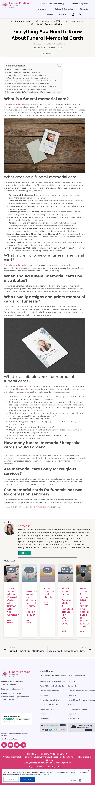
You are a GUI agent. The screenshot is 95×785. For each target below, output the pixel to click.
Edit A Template (8, 699)
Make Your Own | (8, 696)
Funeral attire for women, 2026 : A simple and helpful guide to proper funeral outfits (85, 607)
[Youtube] (17, 745)
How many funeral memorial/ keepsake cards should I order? (32, 86)
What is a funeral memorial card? (20, 69)
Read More (45, 775)
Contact (63, 14)
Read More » (10, 621)
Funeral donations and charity (50, 593)
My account (73, 14)
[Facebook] (4, 745)
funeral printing (43, 507)
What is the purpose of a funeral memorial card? (27, 75)
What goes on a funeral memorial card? (23, 72)
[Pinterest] (10, 745)
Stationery (43, 9)
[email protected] (16, 689)
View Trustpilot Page (9, 739)
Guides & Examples (64, 9)
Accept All (27, 779)
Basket (80, 14)
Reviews (51, 14)
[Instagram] (23, 745)
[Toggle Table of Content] (58, 66)
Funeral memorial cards (15, 104)
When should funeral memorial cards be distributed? (29, 78)
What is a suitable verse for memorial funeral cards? (28, 84)
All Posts (24, 553)
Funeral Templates (79, 3)
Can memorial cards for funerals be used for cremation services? (34, 92)
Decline (11, 779)
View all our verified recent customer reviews (15, 734)
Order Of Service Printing (52, 3)
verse (20, 386)
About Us (84, 9)
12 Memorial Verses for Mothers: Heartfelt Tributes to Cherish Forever (31, 601)
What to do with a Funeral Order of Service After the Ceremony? (14, 601)
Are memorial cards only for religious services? (26, 89)
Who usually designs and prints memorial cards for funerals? (32, 81)
